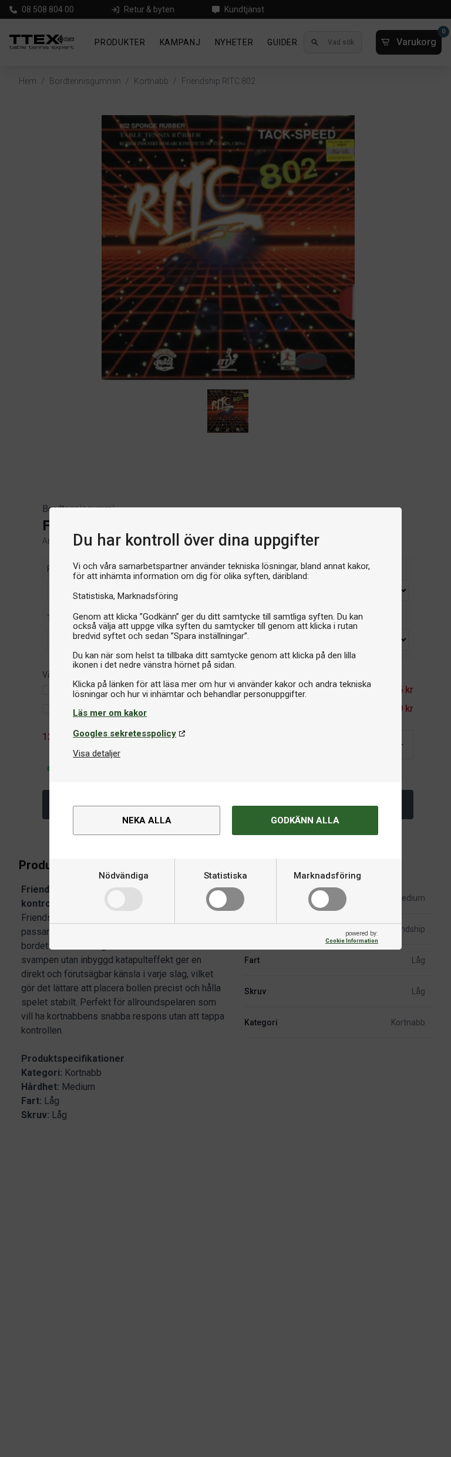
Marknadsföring (327, 875)
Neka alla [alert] (146, 820)
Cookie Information (351, 940)
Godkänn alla (305, 820)
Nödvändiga (124, 875)
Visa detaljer (96, 753)
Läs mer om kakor (110, 713)
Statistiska (225, 875)
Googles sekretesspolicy (124, 733)
